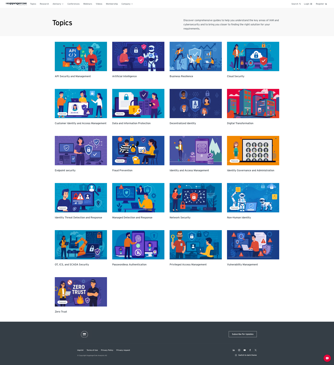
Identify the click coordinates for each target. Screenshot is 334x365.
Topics (33, 4)
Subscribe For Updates (243, 334)
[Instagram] (239, 350)
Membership (112, 4)
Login (306, 4)
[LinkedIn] (233, 350)
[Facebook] (250, 350)
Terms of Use (92, 350)
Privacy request (123, 350)
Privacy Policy (107, 350)
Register (320, 4)
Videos (99, 4)
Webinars (87, 4)
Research (44, 4)
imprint (80, 350)
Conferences (73, 4)
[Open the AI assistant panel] (327, 358)
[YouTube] (244, 350)
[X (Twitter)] (255, 350)
